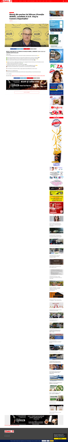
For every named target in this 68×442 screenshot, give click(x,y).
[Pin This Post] (26, 48)
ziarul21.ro (11, 20)
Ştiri (43, 1)
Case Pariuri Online (16, 425)
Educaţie (24, 1)
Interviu (20, 1)
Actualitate (16, 1)
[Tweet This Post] (20, 48)
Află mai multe (61, 436)
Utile (46, 1)
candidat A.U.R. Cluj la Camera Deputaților (19, 75)
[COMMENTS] (40, 48)
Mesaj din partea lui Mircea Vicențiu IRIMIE (37, 75)
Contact (50, 1)
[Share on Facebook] (13, 48)
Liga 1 (12, 425)
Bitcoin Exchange (8, 425)
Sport (40, 1)
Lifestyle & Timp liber (30, 1)
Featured (28, 75)
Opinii (37, 1)
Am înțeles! (60, 438)
